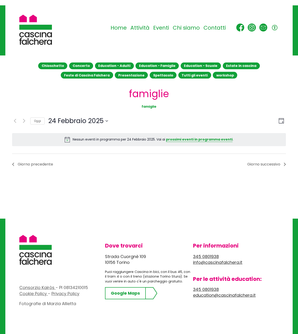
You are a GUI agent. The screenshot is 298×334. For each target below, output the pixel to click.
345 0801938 (206, 256)
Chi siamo (186, 27)
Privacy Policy (65, 293)
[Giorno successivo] (24, 121)
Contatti (214, 27)
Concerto (81, 65)
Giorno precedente (35, 164)
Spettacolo (163, 75)
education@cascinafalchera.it (224, 295)
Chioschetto (53, 65)
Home (119, 27)
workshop (225, 75)
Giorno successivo (263, 164)
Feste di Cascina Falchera (87, 75)
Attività (139, 27)
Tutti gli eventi (195, 75)
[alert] (149, 139)
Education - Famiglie (157, 65)
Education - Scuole (200, 65)
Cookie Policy (33, 293)
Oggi (37, 121)
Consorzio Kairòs (37, 287)
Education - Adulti (114, 65)
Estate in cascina (241, 65)
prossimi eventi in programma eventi (199, 139)
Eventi (161, 27)
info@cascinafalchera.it (217, 262)
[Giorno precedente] (15, 121)
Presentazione (131, 75)
